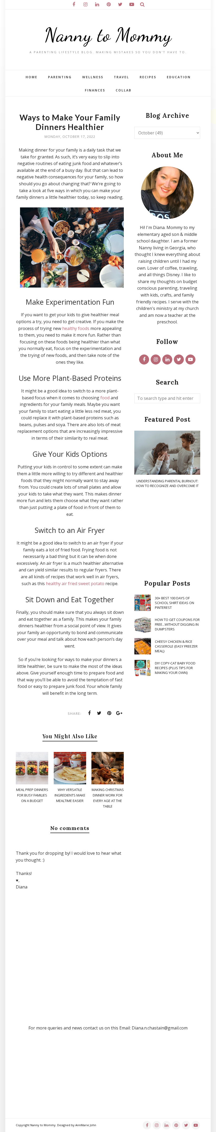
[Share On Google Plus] (119, 713)
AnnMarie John (85, 1125)
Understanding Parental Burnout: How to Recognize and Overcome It (167, 483)
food (105, 398)
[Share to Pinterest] (109, 713)
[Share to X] (99, 713)
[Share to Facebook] (89, 713)
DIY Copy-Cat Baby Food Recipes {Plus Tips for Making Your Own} (175, 668)
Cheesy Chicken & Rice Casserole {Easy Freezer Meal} (176, 646)
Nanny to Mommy (108, 35)
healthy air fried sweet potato (75, 583)
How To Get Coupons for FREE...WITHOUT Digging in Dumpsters (177, 624)
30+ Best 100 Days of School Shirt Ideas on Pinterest (174, 603)
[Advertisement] (167, 534)
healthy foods (75, 328)
